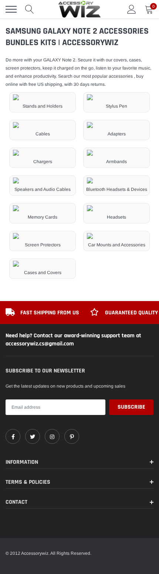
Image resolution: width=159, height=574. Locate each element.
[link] (13, 436)
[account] (131, 9)
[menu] (11, 9)
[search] (29, 9)
